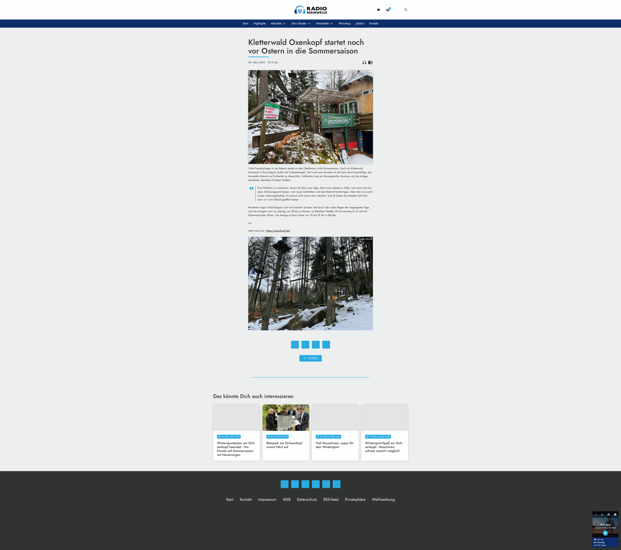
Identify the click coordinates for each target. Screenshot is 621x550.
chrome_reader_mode (370, 62)
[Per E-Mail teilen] (326, 345)
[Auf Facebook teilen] (295, 345)
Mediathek (322, 23)
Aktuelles (276, 23)
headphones (364, 62)
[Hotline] (249, 10)
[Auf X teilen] (305, 345)
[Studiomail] (242, 10)
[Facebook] (223, 10)
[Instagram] (229, 10)
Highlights (259, 23)
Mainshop (345, 23)
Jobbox (360, 23)
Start (245, 23)
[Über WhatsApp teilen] (316, 345)
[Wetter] (397, 10)
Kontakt (374, 23)
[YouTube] (236, 10)
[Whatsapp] (216, 10)
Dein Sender (299, 23)
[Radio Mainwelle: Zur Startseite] (310, 9)
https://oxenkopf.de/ (278, 231)
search (406, 10)
